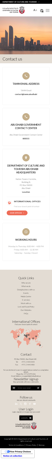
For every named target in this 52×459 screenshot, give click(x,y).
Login (24, 418)
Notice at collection (12, 456)
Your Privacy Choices (20, 451)
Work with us (26, 303)
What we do (26, 286)
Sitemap (41, 445)
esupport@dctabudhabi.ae (31, 376)
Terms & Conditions (16, 445)
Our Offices (16, 213)
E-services (26, 300)
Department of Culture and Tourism (20, 2)
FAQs (26, 313)
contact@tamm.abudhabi (26, 94)
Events (26, 293)
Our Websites (26, 310)
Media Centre (26, 296)
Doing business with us (26, 290)
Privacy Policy (31, 445)
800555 (26, 138)
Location (26, 192)
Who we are (26, 283)
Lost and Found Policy (26, 307)
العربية (47, 2)
